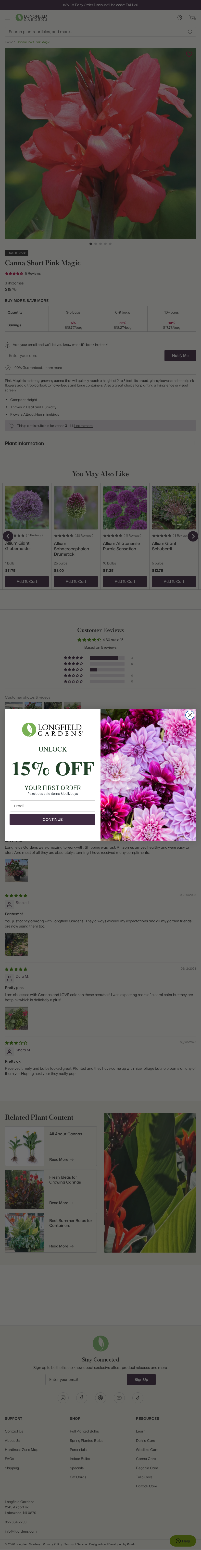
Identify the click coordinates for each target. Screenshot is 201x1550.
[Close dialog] (190, 715)
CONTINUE (53, 819)
